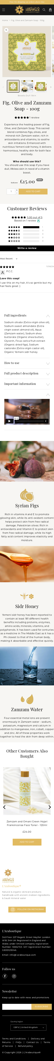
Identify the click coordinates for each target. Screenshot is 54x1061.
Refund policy (25, 1046)
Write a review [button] (26, 248)
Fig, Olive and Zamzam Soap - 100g (27, 20)
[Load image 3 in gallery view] (41, 86)
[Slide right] (51, 87)
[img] (7, 267)
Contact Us (32, 1042)
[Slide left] (3, 87)
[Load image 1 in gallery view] (13, 86)
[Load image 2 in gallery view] (27, 86)
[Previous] (4, 807)
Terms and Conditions (14, 1039)
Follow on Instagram (30, 909)
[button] (3, 10)
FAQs (18, 1042)
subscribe (41, 1007)
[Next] (49, 807)
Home (5, 20)
